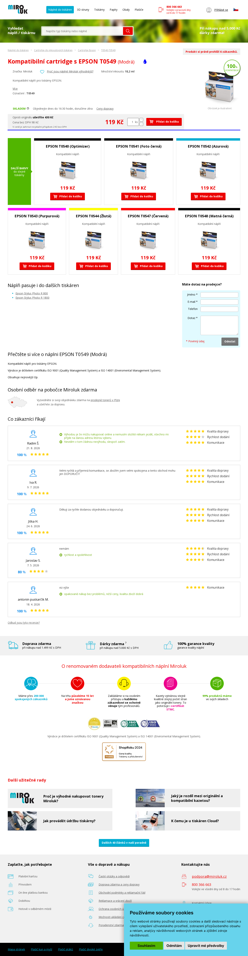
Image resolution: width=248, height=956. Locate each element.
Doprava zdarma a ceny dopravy (119, 884)
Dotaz (191, 318)
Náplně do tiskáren (60, 9)
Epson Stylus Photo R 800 (32, 293)
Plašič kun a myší (41, 949)
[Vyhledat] (128, 31)
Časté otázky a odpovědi (114, 876)
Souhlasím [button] (146, 946)
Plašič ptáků (65, 949)
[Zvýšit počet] (141, 120)
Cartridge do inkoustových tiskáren (53, 50)
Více (15, 88)
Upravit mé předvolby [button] (206, 946)
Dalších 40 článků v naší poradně (124, 842)
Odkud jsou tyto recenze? (24, 622)
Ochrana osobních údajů (114, 909)
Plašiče (139, 9)
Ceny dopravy (105, 108)
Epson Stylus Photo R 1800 (32, 297)
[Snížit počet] (141, 124)
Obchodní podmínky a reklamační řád (122, 892)
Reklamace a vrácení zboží (115, 901)
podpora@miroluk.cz (209, 876)
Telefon (193, 309)
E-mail (191, 301)
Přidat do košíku (167, 121)
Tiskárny (99, 9)
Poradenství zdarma (111, 925)
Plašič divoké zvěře (91, 949)
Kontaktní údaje (202, 903)
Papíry (113, 9)
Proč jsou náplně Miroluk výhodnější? (70, 71)
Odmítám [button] (174, 946)
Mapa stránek (16, 949)
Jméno (191, 294)
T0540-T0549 (108, 50)
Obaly (126, 9)
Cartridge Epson (87, 50)
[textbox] (82, 31)
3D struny (83, 9)
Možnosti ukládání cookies (115, 917)
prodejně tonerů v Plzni (105, 400)
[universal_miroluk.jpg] (220, 106)
